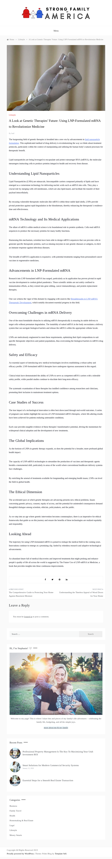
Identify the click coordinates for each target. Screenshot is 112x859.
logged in (28, 617)
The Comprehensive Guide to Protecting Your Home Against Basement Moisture (31, 594)
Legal (12, 825)
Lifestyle (12, 115)
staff (12, 133)
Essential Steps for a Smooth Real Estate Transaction (48, 780)
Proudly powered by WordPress (20, 854)
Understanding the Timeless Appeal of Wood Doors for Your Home (81, 594)
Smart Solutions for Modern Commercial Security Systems (51, 765)
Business (13, 806)
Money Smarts (16, 835)
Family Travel (15, 811)
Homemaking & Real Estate (21, 820)
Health (12, 816)
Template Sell (60, 854)
